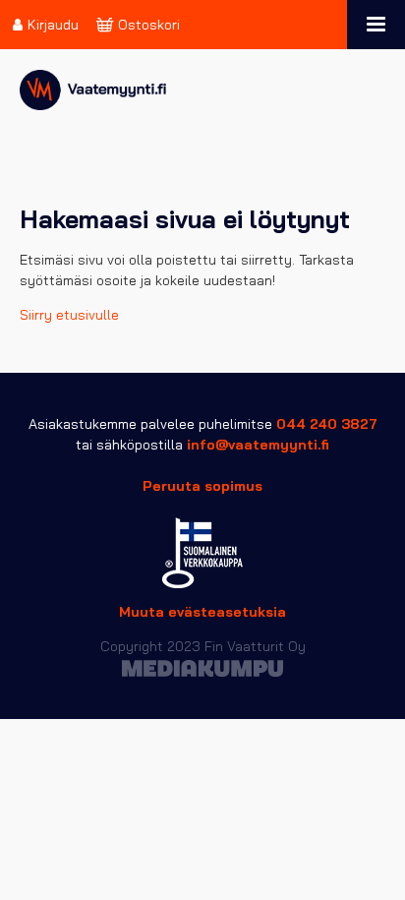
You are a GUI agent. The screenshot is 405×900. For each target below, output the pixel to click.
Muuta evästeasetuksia (202, 612)
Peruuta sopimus (202, 486)
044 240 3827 (326, 424)
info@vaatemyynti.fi (258, 444)
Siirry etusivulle (69, 315)
